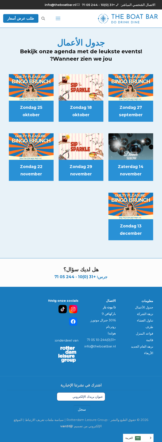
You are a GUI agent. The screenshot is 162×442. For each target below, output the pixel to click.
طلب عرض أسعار (20, 18)
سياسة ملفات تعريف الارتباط (44, 420)
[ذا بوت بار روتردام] (128, 18)
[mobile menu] (58, 18)
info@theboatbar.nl (60, 5)
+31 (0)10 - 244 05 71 (98, 5)
